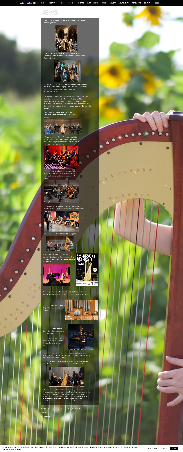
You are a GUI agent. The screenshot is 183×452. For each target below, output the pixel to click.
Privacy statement (15, 449)
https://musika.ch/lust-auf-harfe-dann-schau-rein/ (69, 294)
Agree (174, 448)
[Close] (180, 448)
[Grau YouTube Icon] (156, 2)
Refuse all (164, 448)
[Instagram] (159, 3)
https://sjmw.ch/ (50, 23)
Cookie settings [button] (152, 448)
